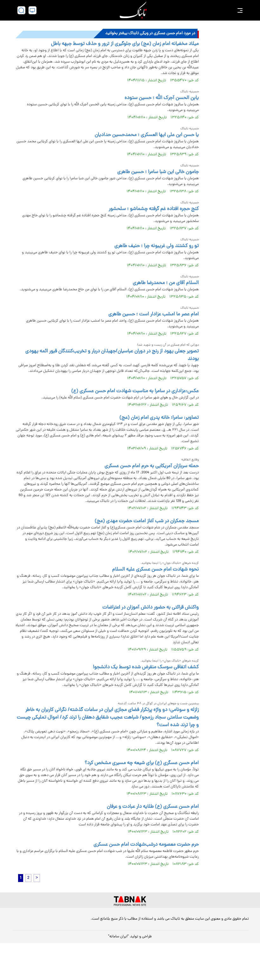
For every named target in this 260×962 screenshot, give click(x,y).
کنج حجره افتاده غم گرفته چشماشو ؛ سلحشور (154, 209)
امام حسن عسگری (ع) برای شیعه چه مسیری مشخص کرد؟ (142, 763)
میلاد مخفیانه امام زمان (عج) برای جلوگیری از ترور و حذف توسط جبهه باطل (125, 44)
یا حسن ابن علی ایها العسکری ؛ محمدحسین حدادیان (147, 135)
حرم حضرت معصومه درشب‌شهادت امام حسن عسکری (146, 844)
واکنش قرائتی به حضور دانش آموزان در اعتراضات (150, 607)
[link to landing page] (133, 10)
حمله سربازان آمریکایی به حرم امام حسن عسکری (152, 466)
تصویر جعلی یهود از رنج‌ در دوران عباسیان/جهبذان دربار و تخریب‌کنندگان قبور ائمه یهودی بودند (112, 355)
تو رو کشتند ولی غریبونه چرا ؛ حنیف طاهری (156, 246)
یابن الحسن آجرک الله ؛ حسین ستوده (162, 98)
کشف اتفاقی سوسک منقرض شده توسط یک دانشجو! (146, 667)
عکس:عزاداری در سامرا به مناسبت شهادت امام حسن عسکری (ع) (135, 391)
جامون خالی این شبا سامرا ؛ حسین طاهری (158, 172)
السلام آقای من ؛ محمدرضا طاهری (166, 283)
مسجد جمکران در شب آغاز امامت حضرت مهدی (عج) (147, 521)
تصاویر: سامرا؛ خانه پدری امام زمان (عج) (159, 418)
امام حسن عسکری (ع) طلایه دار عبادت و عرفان (153, 807)
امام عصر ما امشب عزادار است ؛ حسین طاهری (153, 314)
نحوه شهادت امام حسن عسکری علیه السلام (155, 569)
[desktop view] (32, 10)
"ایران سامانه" (118, 937)
